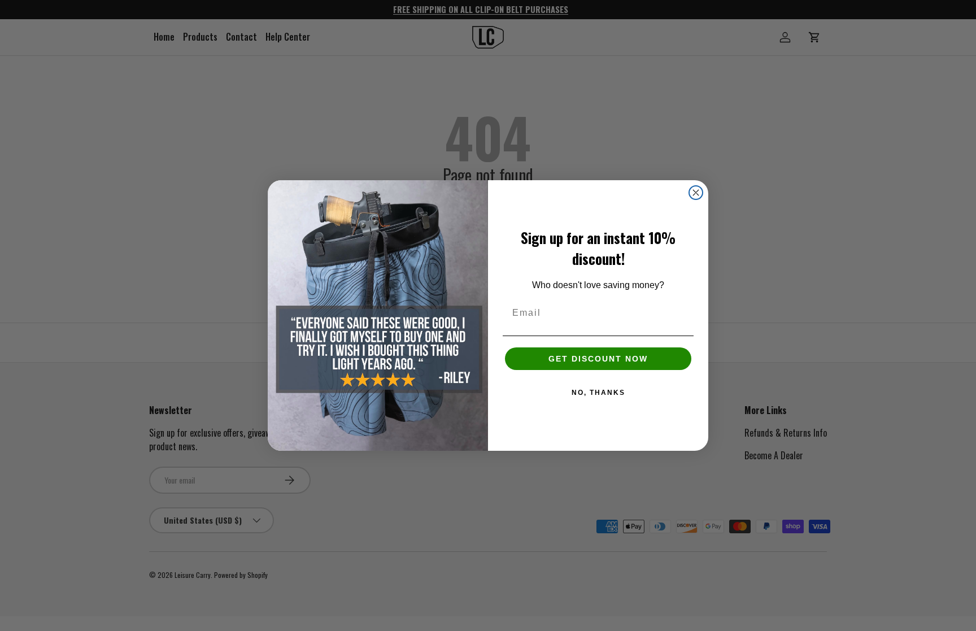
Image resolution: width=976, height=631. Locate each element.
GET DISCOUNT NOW (598, 358)
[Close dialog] (696, 192)
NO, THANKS (598, 393)
